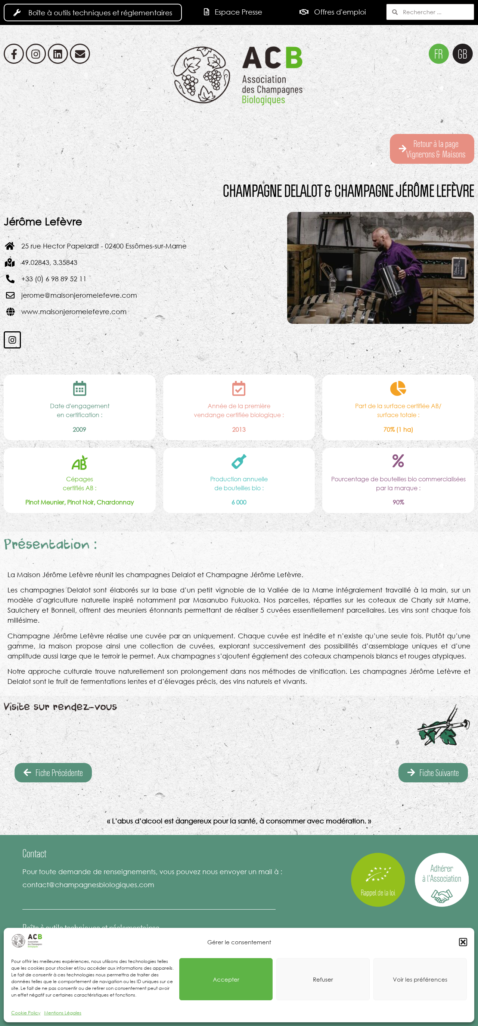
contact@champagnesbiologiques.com (88, 884)
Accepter (226, 979)
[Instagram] (36, 54)
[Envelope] (80, 54)
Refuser (323, 979)
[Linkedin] (58, 54)
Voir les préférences (420, 979)
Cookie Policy (25, 1013)
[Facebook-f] (14, 54)
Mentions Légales (62, 1013)
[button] (463, 942)
